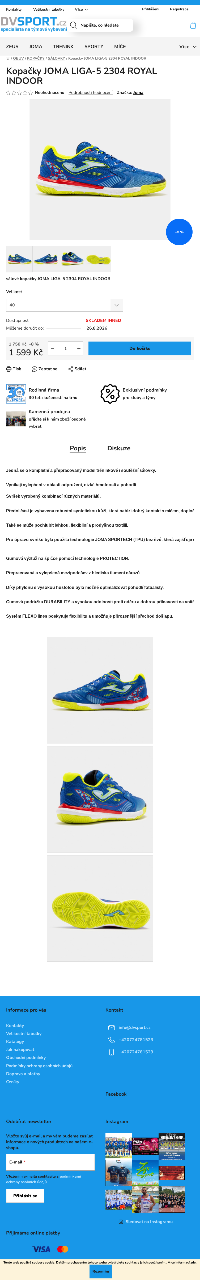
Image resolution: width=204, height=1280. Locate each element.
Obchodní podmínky (26, 1058)
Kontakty (14, 9)
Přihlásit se (25, 1196)
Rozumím (100, 1271)
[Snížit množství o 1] (52, 348)
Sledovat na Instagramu (149, 1222)
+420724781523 (136, 1040)
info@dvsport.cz (135, 1027)
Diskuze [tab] (118, 448)
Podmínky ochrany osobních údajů (39, 1066)
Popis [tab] (78, 448)
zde (193, 1262)
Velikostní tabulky (48, 9)
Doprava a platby (23, 1074)
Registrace (179, 9)
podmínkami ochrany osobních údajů (43, 1179)
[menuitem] (12, 47)
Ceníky (12, 1082)
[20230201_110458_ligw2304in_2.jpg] (100, 690)
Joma (138, 92)
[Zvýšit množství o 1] (79, 348)
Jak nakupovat (20, 1050)
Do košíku (140, 348)
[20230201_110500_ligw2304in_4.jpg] (100, 908)
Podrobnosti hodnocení (91, 92)
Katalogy (15, 1042)
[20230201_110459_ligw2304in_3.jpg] (100, 799)
